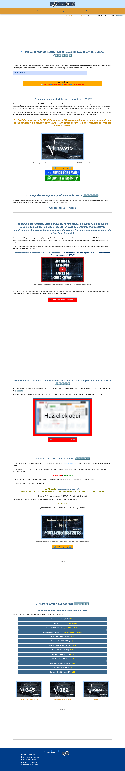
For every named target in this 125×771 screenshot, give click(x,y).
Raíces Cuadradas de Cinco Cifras (78, 15)
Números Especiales (62, 11)
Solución (67, 84)
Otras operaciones (78, 84)
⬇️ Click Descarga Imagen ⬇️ (62, 168)
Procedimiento (56, 84)
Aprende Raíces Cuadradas (65, 15)
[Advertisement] (62, 32)
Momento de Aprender (80, 11)
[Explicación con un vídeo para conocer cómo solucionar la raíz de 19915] (62, 269)
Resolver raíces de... (44, 11)
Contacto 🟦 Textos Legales (53, 751)
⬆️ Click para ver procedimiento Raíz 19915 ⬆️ (62, 439)
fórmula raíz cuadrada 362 (62, 699)
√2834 (96, 699)
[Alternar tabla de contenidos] (84, 73)
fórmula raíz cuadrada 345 (29, 699)
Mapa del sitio (46, 751)
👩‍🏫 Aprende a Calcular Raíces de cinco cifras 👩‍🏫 (62, 299)
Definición (46, 84)
